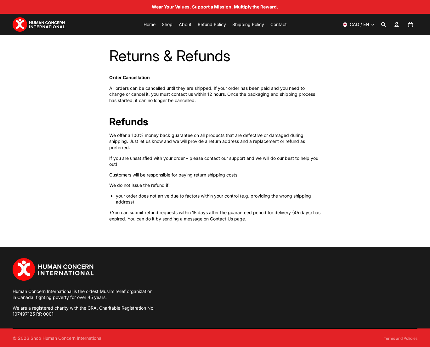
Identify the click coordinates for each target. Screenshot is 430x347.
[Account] (397, 24)
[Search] (383, 24)
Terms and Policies (400, 338)
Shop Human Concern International (66, 338)
